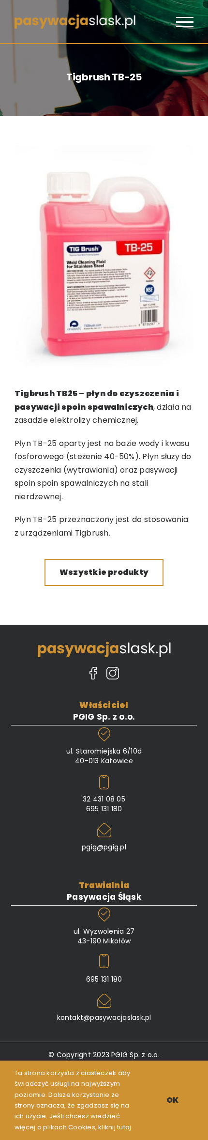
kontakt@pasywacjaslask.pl (104, 1017)
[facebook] (93, 674)
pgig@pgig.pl (104, 847)
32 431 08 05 (104, 799)
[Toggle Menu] (184, 22)
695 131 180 (104, 809)
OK (172, 1100)
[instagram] (112, 674)
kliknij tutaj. (115, 1127)
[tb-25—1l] (104, 148)
